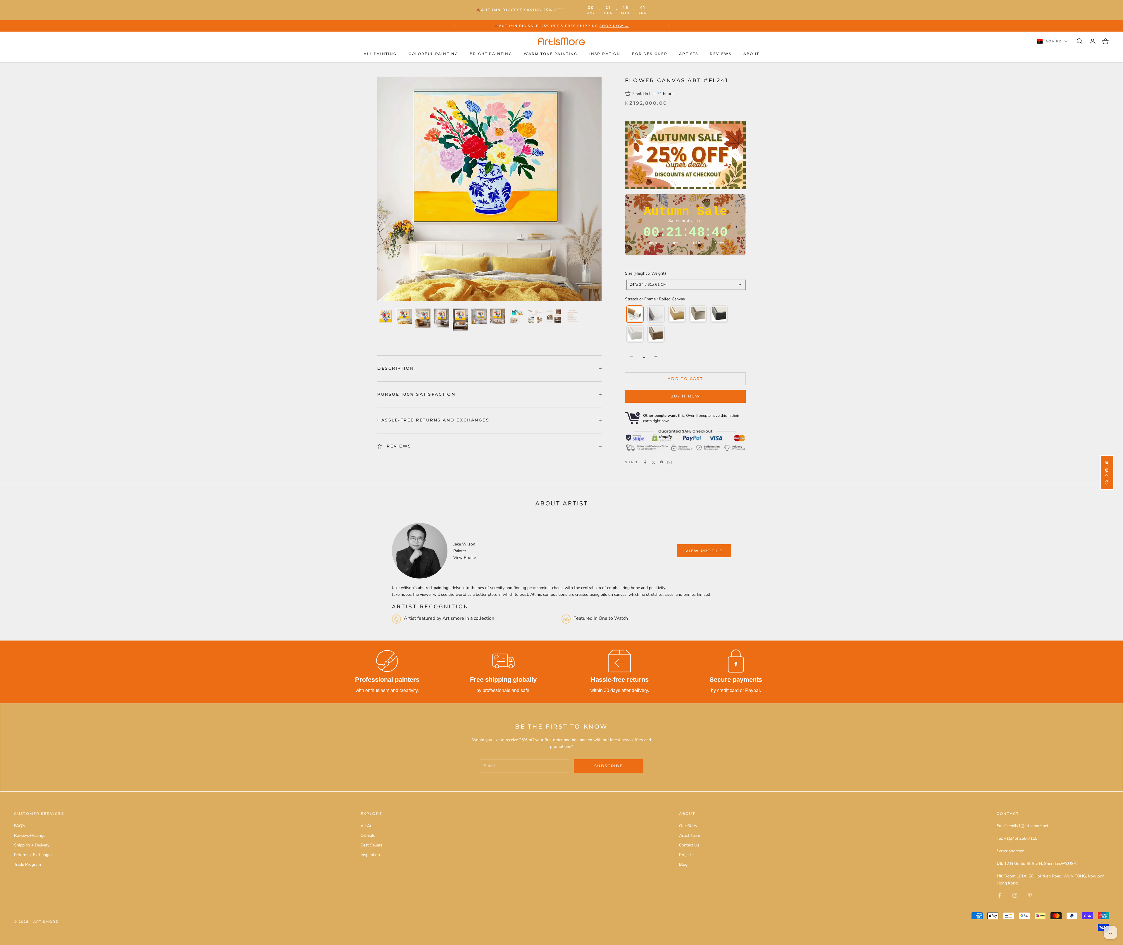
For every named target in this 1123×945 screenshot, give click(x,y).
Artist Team (689, 835)
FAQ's (19, 826)
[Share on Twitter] (653, 462)
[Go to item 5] (460, 320)
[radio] (634, 314)
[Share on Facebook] (645, 462)
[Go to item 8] (516, 316)
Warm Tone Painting (551, 53)
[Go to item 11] (572, 316)
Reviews (720, 53)
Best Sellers (372, 845)
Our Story (688, 826)
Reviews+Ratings (29, 835)
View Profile (464, 557)
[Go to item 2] (404, 316)
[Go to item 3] (423, 318)
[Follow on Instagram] (1015, 895)
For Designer (649, 53)
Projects (686, 855)
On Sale (368, 835)
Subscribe (608, 765)
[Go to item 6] (479, 316)
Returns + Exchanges (33, 855)
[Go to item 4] (441, 318)
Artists (688, 53)
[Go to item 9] (535, 316)
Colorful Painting (433, 53)
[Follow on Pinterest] (1030, 895)
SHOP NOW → (614, 26)
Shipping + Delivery (31, 845)
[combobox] (686, 285)
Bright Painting (491, 53)
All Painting (380, 53)
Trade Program (27, 864)
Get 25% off (1106, 473)
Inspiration (605, 53)
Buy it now (685, 396)
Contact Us (689, 845)
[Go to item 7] (498, 316)
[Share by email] (669, 462)
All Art (367, 826)
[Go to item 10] (554, 316)
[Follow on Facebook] (1000, 895)
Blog (683, 864)
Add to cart (685, 378)
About (751, 53)
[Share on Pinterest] (661, 462)
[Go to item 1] (385, 316)
